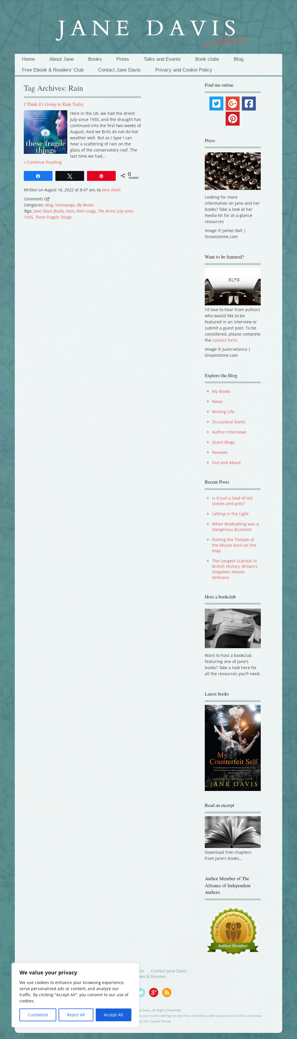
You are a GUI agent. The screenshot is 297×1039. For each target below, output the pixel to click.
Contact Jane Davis (119, 70)
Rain (70, 211)
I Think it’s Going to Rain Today (54, 104)
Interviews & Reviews (145, 976)
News (217, 401)
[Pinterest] (233, 119)
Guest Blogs (223, 442)
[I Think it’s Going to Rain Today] (45, 152)
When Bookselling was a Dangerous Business (235, 526)
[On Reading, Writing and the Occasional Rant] (148, 30)
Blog (238, 59)
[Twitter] (216, 104)
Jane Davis (111, 190)
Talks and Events (162, 59)
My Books (85, 205)
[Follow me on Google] (155, 996)
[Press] (233, 171)
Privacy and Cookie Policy (183, 70)
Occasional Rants (228, 422)
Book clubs (207, 59)
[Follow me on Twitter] (142, 996)
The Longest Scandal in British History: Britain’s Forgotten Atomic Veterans (235, 569)
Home (28, 59)
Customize (38, 1014)
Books (95, 59)
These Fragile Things (53, 217)
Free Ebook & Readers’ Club (53, 70)
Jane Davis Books (49, 211)
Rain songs (86, 211)
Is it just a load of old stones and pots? (232, 500)
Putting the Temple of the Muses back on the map (234, 545)
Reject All (76, 1014)
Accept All (113, 1014)
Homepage (65, 205)
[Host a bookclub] (233, 628)
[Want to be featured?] (233, 303)
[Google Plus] (233, 104)
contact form (224, 340)
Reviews (220, 452)
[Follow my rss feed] (168, 996)
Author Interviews (229, 432)
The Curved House (157, 1021)
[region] (75, 995)
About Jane (61, 59)
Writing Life (223, 411)
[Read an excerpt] (233, 846)
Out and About (226, 462)
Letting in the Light (230, 513)
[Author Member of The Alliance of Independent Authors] (233, 931)
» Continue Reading (43, 162)
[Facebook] (249, 104)
